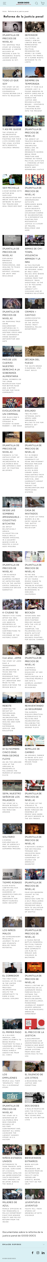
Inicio (5, 11)
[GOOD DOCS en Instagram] (37, 1252)
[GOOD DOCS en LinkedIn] (43, 1252)
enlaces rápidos (12, 1244)
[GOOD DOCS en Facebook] (32, 1252)
